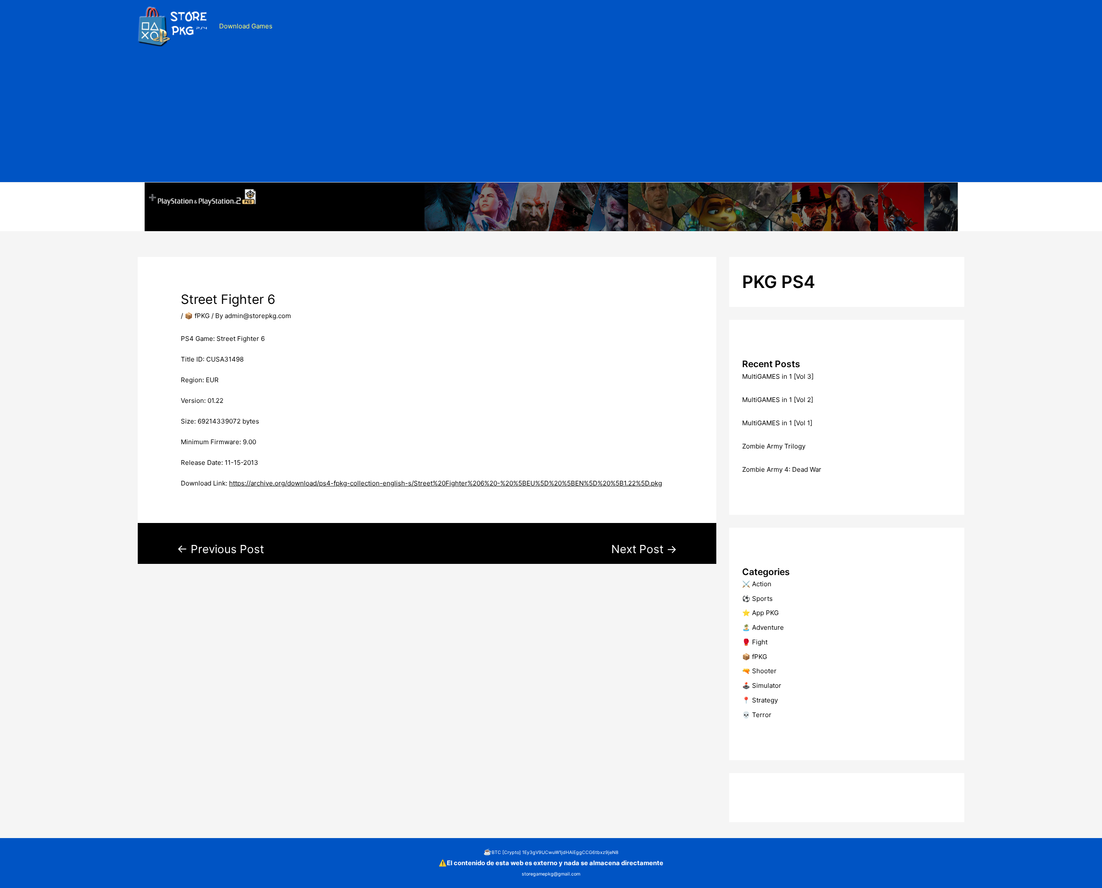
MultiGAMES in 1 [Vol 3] (778, 376)
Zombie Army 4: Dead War (781, 469)
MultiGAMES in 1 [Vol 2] (777, 400)
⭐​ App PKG (760, 613)
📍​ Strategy (760, 700)
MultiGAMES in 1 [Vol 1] (777, 423)
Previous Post (220, 549)
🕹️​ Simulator (761, 685)
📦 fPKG (197, 316)
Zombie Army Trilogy (773, 446)
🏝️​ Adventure (763, 627)
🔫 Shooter (759, 671)
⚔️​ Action (756, 584)
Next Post (644, 549)
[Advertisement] (551, 117)
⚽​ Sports (757, 598)
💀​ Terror (756, 715)
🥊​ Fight (755, 642)
